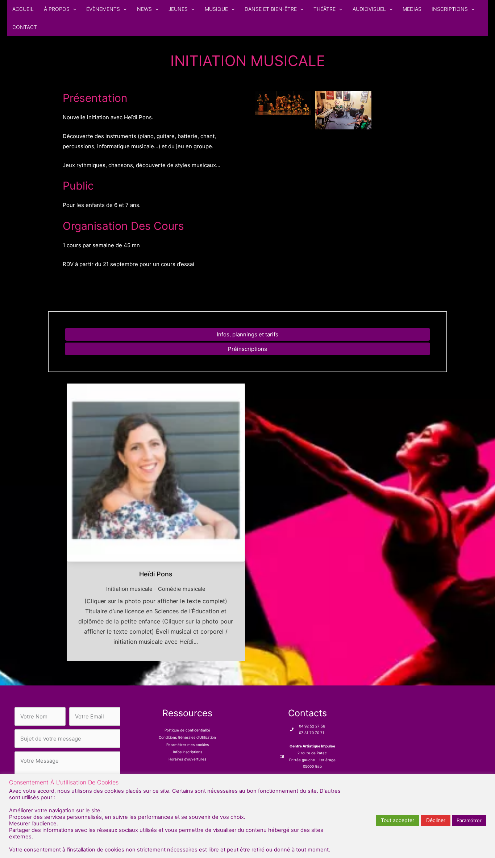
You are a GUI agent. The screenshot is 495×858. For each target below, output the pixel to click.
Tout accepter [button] (397, 820)
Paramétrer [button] (469, 820)
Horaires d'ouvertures (187, 759)
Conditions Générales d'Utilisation (187, 737)
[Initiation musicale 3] (343, 110)
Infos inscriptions (187, 752)
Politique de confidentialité (187, 730)
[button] (73, 9)
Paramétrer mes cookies (187, 744)
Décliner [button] (435, 820)
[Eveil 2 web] (283, 103)
